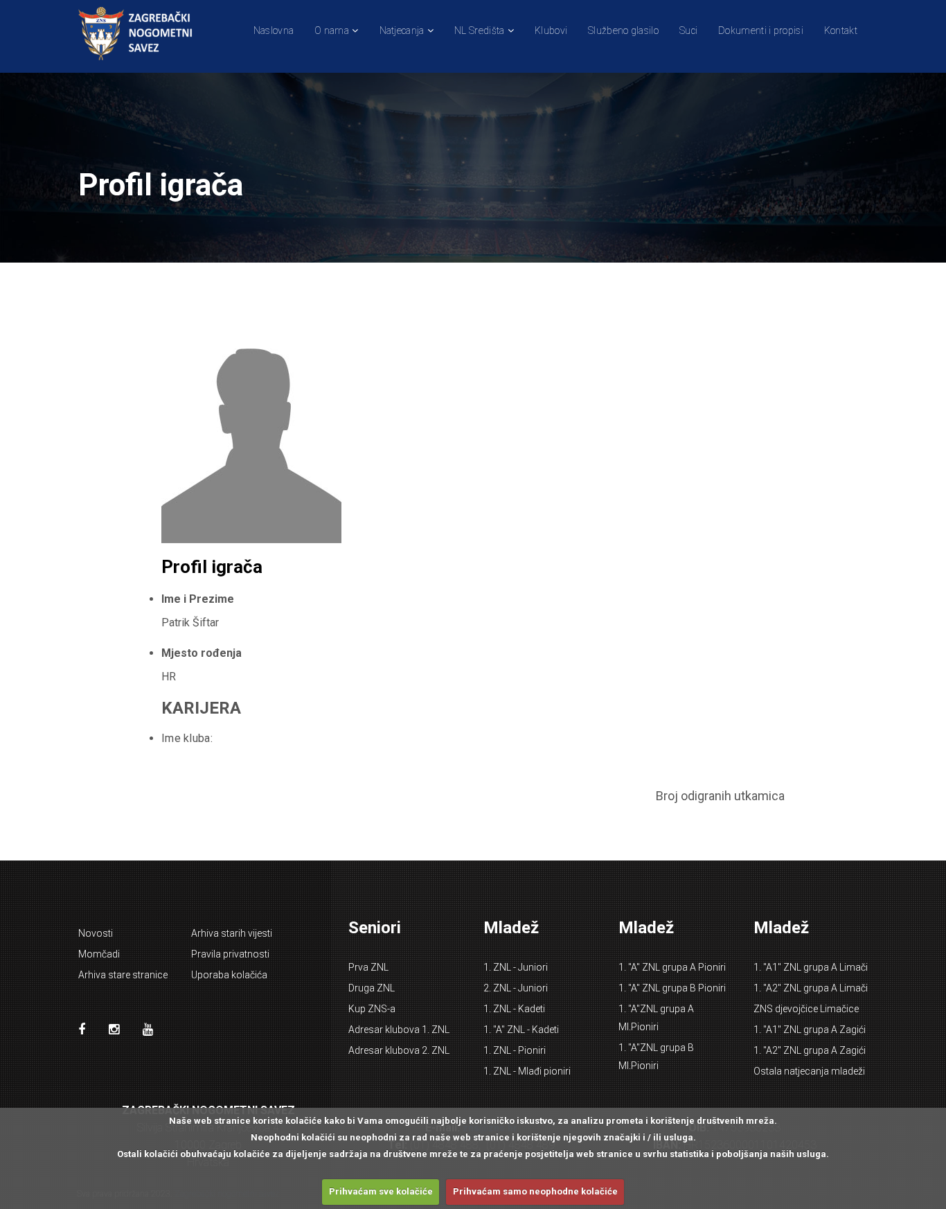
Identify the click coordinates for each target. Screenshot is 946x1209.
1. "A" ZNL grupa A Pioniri (672, 967)
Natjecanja (402, 30)
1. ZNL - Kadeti (514, 1008)
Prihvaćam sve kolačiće (381, 1191)
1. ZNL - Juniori (515, 967)
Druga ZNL (371, 988)
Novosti (95, 933)
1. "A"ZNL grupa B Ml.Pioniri (656, 1056)
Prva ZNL (368, 967)
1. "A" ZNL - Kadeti (521, 1029)
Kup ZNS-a (371, 1008)
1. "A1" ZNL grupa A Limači (810, 967)
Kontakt (840, 30)
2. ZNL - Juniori (515, 988)
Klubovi (551, 30)
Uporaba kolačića (229, 974)
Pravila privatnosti (230, 954)
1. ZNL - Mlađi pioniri (527, 1071)
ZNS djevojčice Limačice (806, 1008)
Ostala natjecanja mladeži (809, 1071)
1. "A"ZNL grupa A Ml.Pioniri (656, 1017)
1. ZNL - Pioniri (514, 1050)
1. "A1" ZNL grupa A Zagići (809, 1029)
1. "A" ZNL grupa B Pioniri (672, 988)
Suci (688, 30)
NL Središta (479, 30)
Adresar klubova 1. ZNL (398, 1029)
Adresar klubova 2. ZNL (398, 1050)
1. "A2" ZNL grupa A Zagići (809, 1050)
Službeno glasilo (623, 30)
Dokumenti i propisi (760, 30)
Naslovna (273, 30)
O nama (331, 30)
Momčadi (99, 954)
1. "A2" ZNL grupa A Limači (810, 988)
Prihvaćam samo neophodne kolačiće (535, 1191)
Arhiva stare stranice (123, 974)
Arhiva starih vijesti (231, 933)
